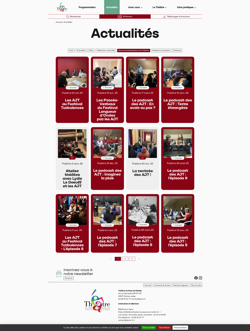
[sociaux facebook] (196, 278)
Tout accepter (149, 327)
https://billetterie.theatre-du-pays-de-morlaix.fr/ (138, 312)
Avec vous (134, 7)
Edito (91, 50)
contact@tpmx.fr (125, 320)
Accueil (59, 22)
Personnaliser (180, 327)
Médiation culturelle (106, 50)
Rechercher (75, 16)
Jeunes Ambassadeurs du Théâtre (133, 50)
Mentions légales (180, 285)
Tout (71, 50)
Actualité (81, 50)
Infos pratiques (185, 7)
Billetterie (127, 16)
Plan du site (196, 285)
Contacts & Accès (162, 285)
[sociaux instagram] (200, 278)
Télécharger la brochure (178, 16)
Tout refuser (164, 327)
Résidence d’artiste (161, 50)
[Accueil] (97, 308)
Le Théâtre (158, 7)
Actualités (112, 7)
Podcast (177, 50)
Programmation (87, 7)
